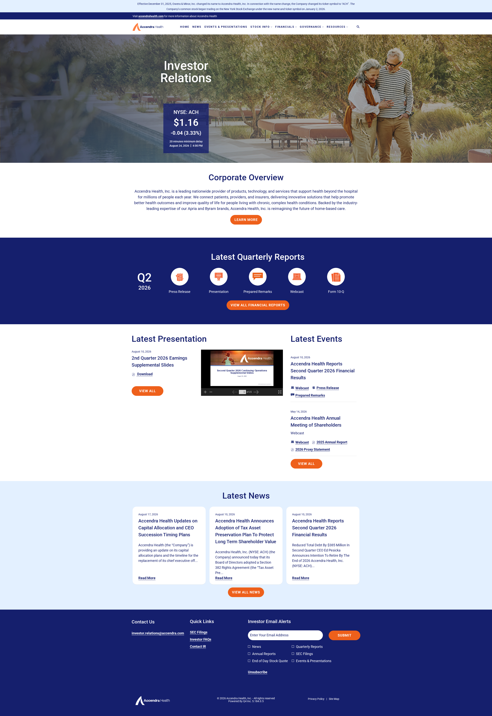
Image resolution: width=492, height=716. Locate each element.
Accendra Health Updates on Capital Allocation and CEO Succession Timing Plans (167, 527)
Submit (345, 635)
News (256, 647)
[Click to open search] (357, 26)
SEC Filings (204, 632)
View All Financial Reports (258, 305)
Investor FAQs (206, 639)
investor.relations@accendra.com (158, 633)
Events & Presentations (313, 661)
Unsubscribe (257, 672)
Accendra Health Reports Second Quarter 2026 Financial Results (323, 370)
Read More (146, 578)
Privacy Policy (316, 699)
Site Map (334, 699)
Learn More (246, 220)
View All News (246, 592)
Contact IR (204, 646)
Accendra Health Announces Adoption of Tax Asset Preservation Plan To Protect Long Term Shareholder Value (245, 531)
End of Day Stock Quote (270, 661)
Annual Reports (264, 654)
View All (147, 391)
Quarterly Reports (309, 647)
